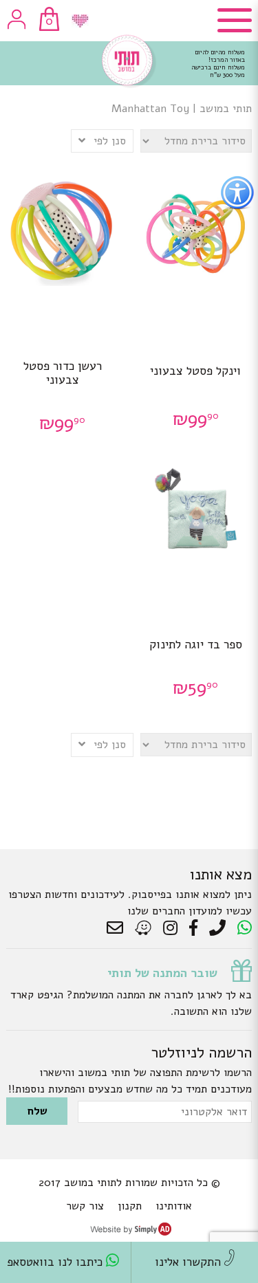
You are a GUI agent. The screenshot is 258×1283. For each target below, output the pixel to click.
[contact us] (118, 928)
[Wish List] (80, 21)
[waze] (144, 928)
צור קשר (85, 1206)
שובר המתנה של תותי (162, 973)
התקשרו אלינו (189, 1262)
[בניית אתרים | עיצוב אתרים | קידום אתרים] (130, 1232)
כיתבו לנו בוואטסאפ (56, 1262)
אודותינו (173, 1206)
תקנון (130, 1206)
